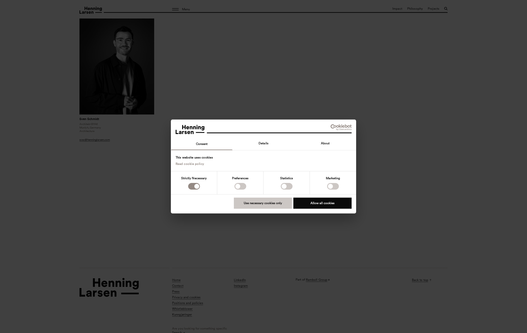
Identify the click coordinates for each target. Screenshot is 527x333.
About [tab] (325, 143)
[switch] (240, 186)
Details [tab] (263, 143)
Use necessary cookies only (263, 203)
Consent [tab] (202, 144)
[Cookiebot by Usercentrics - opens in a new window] (334, 127)
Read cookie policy (190, 164)
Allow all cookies (322, 203)
